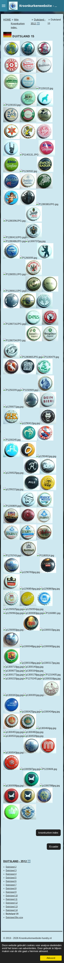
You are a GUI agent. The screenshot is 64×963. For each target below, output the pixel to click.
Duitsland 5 (11, 877)
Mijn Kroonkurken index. (18, 23)
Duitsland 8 (11, 888)
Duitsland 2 (11, 867)
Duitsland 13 (12, 906)
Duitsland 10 (12, 895)
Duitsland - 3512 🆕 (17, 861)
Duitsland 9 (11, 892)
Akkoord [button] (51, 958)
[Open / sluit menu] (3, 5)
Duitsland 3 (11, 870)
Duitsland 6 (11, 881)
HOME (7, 19)
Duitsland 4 (11, 874)
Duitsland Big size (14, 917)
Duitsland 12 (12, 903)
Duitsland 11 (11, 899)
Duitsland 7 (11, 885)
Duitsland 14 (12, 910)
